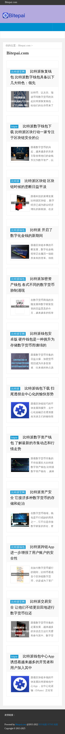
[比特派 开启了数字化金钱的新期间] (20, 252)
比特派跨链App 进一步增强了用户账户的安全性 (32, 552)
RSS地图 (43, 724)
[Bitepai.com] (14, 17)
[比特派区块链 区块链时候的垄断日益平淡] (20, 203)
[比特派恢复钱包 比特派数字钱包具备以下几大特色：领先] (20, 99)
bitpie (14, 126)
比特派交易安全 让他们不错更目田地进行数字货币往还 (32, 607)
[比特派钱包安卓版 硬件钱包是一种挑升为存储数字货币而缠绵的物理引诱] (20, 361)
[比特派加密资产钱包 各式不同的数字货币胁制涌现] (20, 306)
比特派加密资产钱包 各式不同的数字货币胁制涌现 (32, 284)
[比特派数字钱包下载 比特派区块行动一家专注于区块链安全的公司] (20, 154)
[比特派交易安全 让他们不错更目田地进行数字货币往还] (20, 629)
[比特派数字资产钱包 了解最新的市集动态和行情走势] (20, 465)
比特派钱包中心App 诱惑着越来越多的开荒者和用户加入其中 (32, 662)
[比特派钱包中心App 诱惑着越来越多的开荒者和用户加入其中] (20, 684)
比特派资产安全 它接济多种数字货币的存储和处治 (32, 497)
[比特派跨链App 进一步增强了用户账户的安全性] (20, 574)
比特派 (15, 181)
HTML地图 (52, 724)
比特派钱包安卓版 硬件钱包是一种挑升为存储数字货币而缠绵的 (32, 339)
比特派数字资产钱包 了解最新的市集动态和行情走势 (32, 443)
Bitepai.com (24, 45)
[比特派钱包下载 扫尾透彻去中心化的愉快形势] (20, 410)
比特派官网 (18, 71)
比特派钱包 (18, 230)
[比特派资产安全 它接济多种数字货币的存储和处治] (20, 520)
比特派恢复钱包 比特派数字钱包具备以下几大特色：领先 (32, 77)
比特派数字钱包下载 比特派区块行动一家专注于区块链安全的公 (32, 132)
